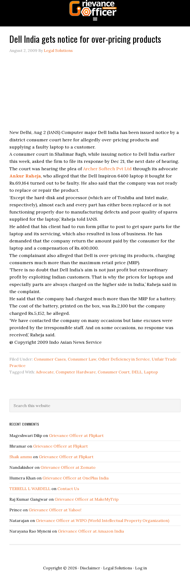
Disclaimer (90, 567)
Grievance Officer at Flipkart (76, 435)
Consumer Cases (50, 359)
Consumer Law (82, 359)
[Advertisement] (94, 94)
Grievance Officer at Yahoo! (55, 509)
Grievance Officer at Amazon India (91, 531)
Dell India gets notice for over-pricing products (85, 38)
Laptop (151, 371)
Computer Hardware (76, 371)
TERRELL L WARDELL (29, 488)
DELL (137, 371)
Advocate (45, 371)
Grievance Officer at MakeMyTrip (87, 499)
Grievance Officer (95, 8)
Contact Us (68, 488)
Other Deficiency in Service (124, 359)
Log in (141, 567)
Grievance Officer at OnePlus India (76, 477)
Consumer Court (114, 371)
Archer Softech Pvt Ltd (107, 169)
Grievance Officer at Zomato (68, 467)
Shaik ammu (20, 456)
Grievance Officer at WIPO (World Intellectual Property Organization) (102, 520)
